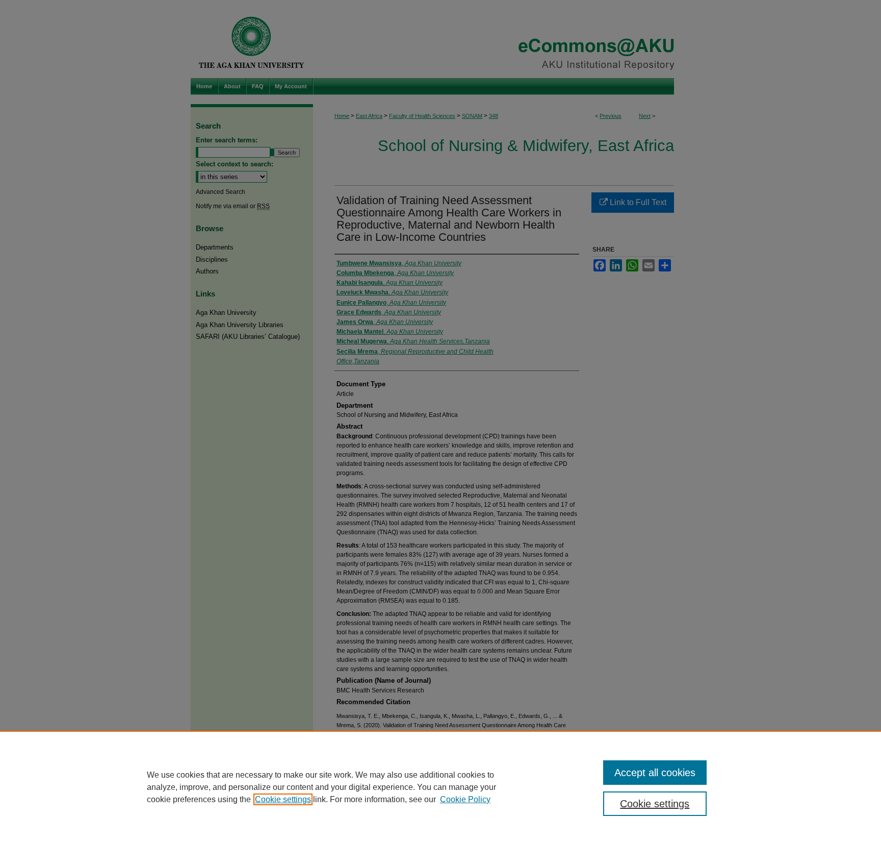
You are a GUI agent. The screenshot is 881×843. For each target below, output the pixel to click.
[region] (440, 787)
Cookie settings (283, 799)
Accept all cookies (654, 772)
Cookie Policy (465, 799)
